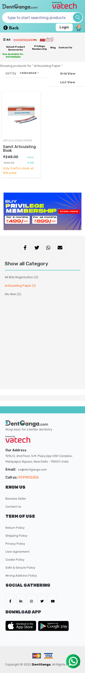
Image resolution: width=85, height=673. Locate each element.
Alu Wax (13, 294)
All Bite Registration (21, 277)
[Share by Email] (60, 248)
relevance (28, 73)
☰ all (6, 39)
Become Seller (15, 498)
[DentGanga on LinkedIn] (21, 598)
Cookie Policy (14, 559)
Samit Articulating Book (19, 148)
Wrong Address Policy (21, 575)
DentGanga (41, 664)
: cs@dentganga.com (32, 469)
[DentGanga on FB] (10, 598)
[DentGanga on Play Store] (53, 625)
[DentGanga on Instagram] (31, 598)
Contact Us (65, 47)
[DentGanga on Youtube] (52, 598)
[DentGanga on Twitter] (42, 598)
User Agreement (17, 551)
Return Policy (15, 527)
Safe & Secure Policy (20, 567)
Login (64, 27)
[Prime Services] (25, 40)
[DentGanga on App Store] (21, 625)
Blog (53, 47)
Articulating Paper (20, 285)
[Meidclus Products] (47, 39)
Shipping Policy (16, 535)
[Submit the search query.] (77, 17)
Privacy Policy (15, 543)
